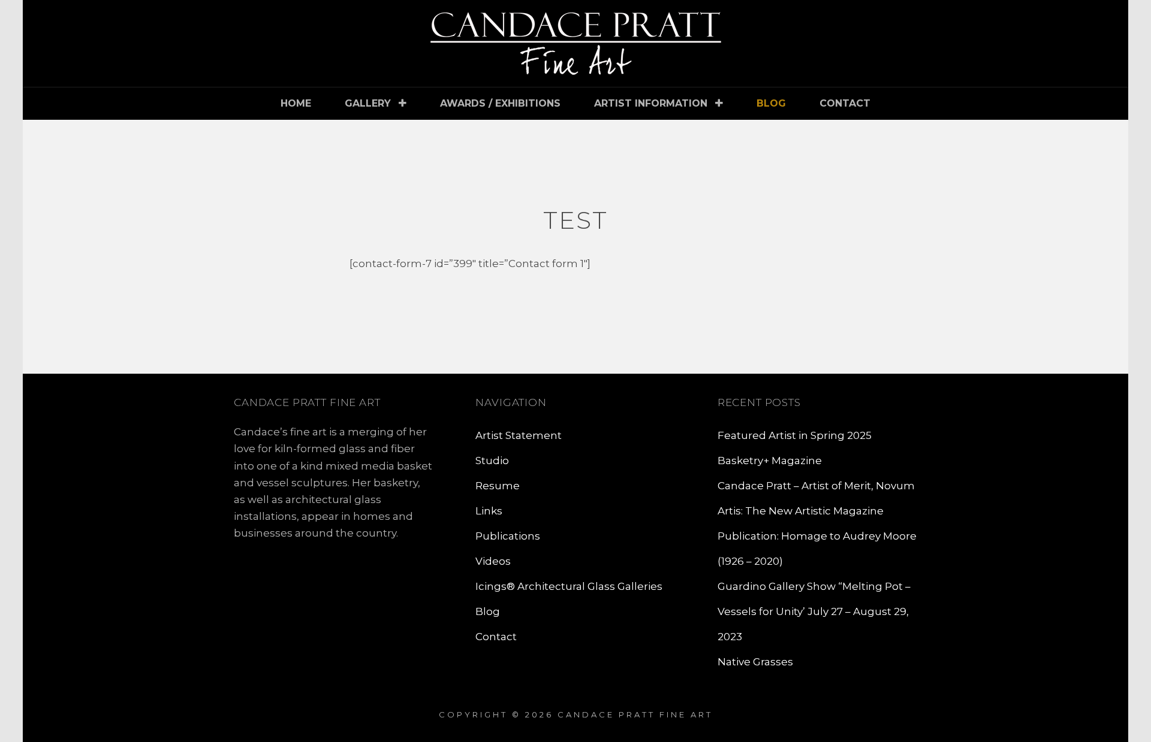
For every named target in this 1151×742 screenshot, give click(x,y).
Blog (771, 103)
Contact (844, 103)
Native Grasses (755, 662)
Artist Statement (518, 435)
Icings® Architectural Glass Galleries (568, 586)
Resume (497, 486)
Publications (507, 536)
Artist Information (650, 103)
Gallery (368, 103)
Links (488, 511)
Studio (492, 461)
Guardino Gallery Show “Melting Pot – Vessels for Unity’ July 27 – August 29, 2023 (814, 611)
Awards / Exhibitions (500, 103)
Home (296, 103)
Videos (493, 561)
